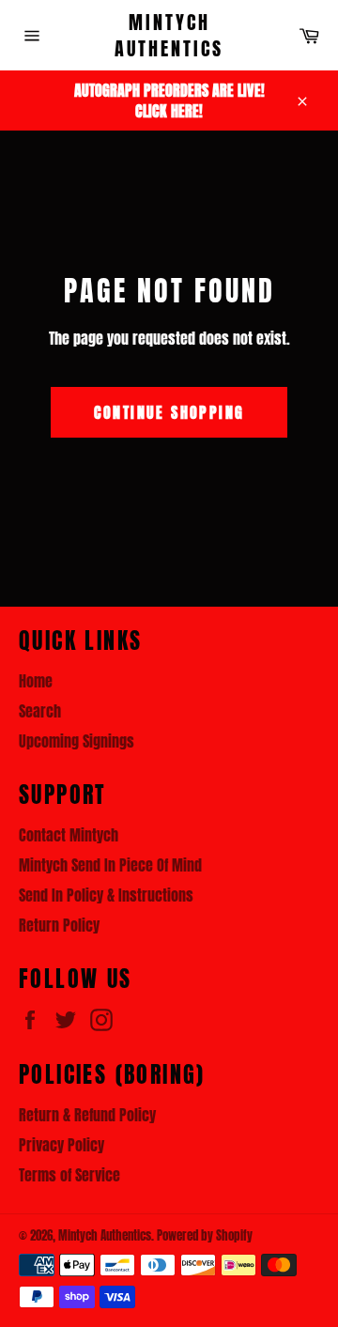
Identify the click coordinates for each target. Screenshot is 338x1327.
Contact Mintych (68, 835)
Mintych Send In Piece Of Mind (110, 865)
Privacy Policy (61, 1145)
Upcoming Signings (76, 741)
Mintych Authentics (169, 35)
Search (40, 711)
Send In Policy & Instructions (106, 895)
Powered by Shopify (205, 1235)
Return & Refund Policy (87, 1114)
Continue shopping (169, 412)
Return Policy (59, 925)
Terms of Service (69, 1175)
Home (36, 681)
